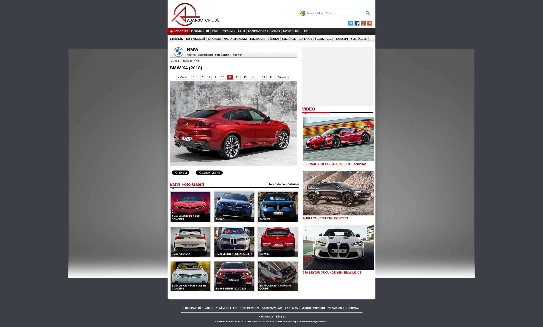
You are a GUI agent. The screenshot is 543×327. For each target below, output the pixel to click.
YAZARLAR (335, 308)
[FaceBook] (357, 22)
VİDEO (216, 31)
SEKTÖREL (289, 38)
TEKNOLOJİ (257, 38)
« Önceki (183, 77)
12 (237, 77)
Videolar (237, 54)
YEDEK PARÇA (324, 38)
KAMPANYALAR (258, 31)
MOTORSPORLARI (235, 38)
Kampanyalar (205, 54)
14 (253, 77)
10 (222, 77)
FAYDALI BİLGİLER (295, 31)
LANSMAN (214, 38)
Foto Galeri (175, 61)
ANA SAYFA (181, 31)
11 (230, 77)
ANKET (275, 31)
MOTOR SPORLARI (313, 308)
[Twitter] (351, 22)
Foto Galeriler (222, 54)
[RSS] (368, 22)
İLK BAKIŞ (305, 38)
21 (271, 77)
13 (245, 77)
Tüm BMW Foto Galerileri (284, 184)
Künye (280, 316)
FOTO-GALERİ (200, 31)
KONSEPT (342, 38)
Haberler (191, 54)
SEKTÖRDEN (359, 38)
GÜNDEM (273, 38)
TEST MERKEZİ (195, 38)
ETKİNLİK (176, 38)
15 (263, 77)
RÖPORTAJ (353, 308)
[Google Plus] (362, 22)
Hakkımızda (266, 316)
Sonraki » (283, 77)
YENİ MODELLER (234, 31)
